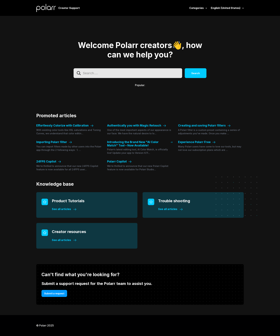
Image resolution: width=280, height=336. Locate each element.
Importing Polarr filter (51, 142)
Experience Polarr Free (194, 142)
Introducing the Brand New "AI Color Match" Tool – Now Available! (133, 143)
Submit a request (54, 293)
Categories (196, 8)
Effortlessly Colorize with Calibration (62, 125)
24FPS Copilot (46, 161)
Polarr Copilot (117, 161)
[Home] (46, 8)
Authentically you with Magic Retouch (134, 125)
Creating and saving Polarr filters (202, 125)
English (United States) (226, 8)
